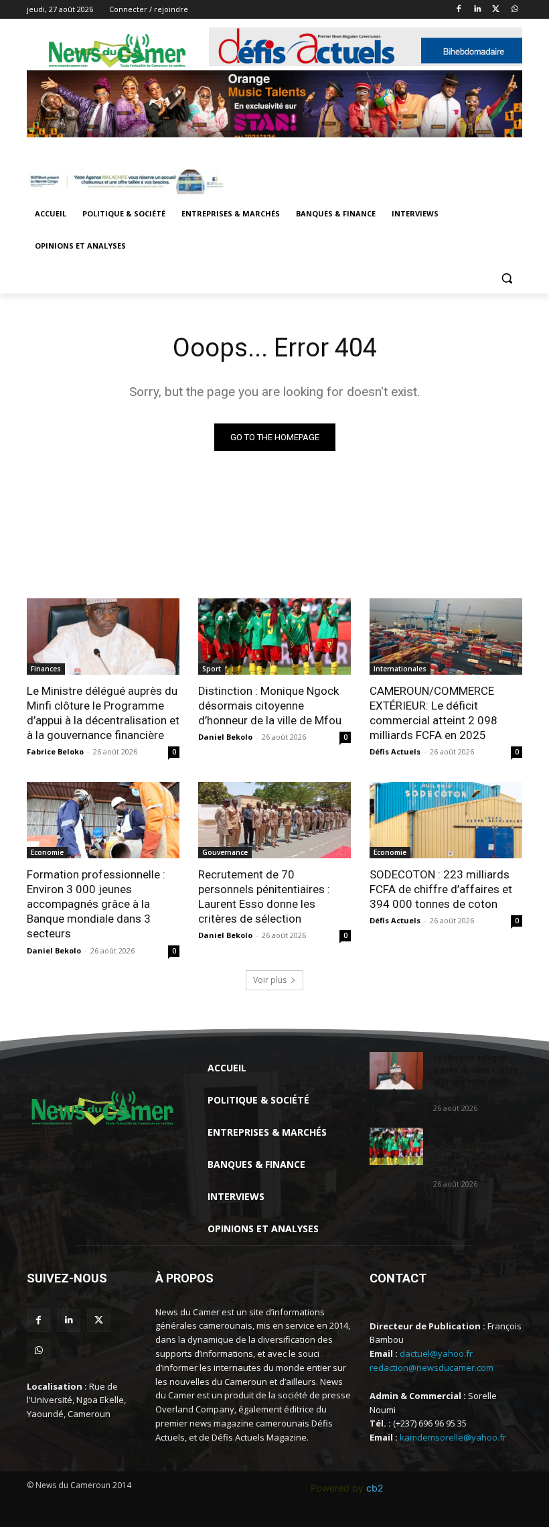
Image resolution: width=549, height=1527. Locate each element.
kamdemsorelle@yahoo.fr (453, 1437)
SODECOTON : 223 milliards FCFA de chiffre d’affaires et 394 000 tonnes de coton (441, 889)
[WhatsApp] (514, 9)
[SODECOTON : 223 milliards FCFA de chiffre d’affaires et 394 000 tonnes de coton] (446, 820)
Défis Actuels (395, 751)
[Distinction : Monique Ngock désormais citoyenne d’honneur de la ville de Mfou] (274, 636)
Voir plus (270, 980)
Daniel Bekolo (225, 737)
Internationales (400, 668)
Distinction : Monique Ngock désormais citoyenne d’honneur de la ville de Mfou (269, 705)
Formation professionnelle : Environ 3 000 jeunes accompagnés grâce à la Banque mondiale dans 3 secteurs (96, 904)
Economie (47, 852)
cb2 (374, 1487)
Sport (211, 668)
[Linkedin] (477, 9)
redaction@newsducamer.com (431, 1368)
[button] (506, 278)
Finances (46, 668)
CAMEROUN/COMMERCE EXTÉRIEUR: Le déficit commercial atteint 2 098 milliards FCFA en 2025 (433, 713)
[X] (495, 9)
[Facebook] (459, 9)
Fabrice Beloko (55, 751)
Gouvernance (225, 852)
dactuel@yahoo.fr (436, 1353)
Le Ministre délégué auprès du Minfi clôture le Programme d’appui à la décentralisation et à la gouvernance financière (103, 713)
